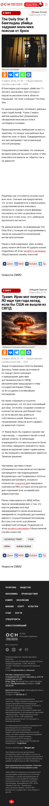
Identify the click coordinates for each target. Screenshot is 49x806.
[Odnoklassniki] (4, 75)
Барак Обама (24, 546)
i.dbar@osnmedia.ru (18, 683)
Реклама (10, 168)
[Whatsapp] (22, 75)
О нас (8, 613)
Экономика (11, 594)
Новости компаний (15, 626)
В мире (9, 600)
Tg (44, 264)
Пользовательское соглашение (18, 765)
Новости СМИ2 (12, 275)
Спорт (20, 606)
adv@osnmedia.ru (12, 692)
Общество (25, 587)
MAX (21, 264)
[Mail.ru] (28, 75)
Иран (7, 546)
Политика (10, 587)
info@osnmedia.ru (18, 670)
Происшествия (29, 594)
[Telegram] (16, 75)
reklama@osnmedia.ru (34, 690)
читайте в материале (35, 251)
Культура (33, 606)
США (31, 539)
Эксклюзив (22, 600)
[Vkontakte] (10, 75)
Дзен (10, 264)
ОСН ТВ (18, 613)
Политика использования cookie (24, 768)
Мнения (9, 606)
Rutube (33, 264)
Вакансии (31, 670)
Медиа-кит (29, 748)
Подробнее (21, 743)
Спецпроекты (12, 619)
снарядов (20, 483)
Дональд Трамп (13, 539)
